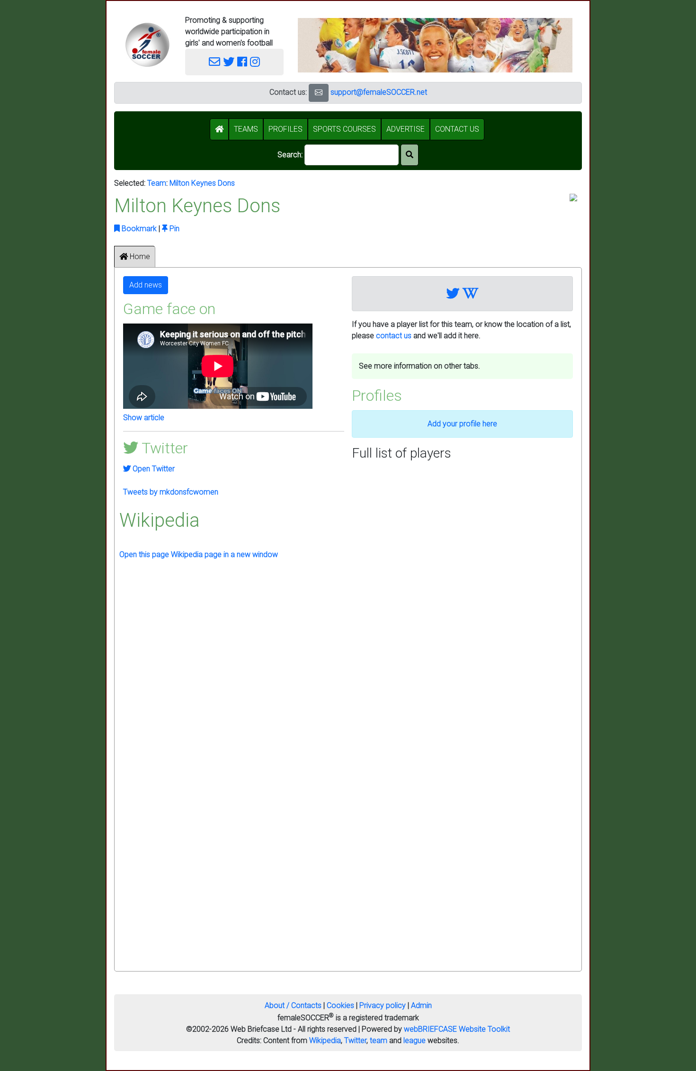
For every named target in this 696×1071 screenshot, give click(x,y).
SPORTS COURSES (344, 129)
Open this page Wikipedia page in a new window (198, 554)
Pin (173, 228)
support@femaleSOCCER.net (378, 92)
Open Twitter (153, 468)
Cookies (340, 1005)
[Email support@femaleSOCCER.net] (214, 62)
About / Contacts (293, 1005)
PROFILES (285, 129)
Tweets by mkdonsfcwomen (170, 491)
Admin (421, 1005)
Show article (143, 417)
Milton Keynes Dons (202, 183)
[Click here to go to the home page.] (147, 44)
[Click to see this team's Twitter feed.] (452, 293)
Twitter (355, 1040)
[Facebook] (242, 62)
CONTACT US (457, 129)
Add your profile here (462, 423)
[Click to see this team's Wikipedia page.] (470, 293)
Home (139, 256)
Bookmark (138, 228)
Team (156, 183)
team (378, 1040)
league (414, 1040)
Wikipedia (325, 1040)
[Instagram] (255, 62)
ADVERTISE (405, 129)
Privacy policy (382, 1005)
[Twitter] (228, 62)
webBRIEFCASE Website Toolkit (457, 1029)
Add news (145, 284)
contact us (393, 335)
